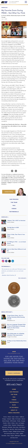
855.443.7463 (14, 384)
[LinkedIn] (12, 261)
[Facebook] (6, 261)
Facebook (3, 182)
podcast (6, 114)
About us (14, 410)
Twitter (9, 182)
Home (14, 389)
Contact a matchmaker (14, 373)
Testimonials (14, 211)
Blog (14, 405)
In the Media (14, 407)
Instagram (22, 181)
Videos (14, 208)
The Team (14, 202)
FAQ (14, 205)
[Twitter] (9, 261)
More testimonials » (22, 278)
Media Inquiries (14, 412)
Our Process (14, 199)
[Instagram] (3, 261)
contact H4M (4, 177)
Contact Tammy (9, 191)
